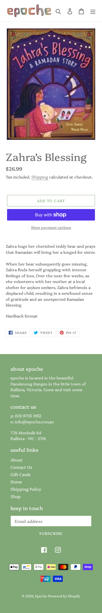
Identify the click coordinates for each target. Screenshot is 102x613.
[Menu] (93, 11)
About (16, 459)
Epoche (41, 595)
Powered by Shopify (64, 595)
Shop (15, 496)
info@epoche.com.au (34, 421)
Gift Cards (20, 474)
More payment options (51, 227)
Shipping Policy (25, 489)
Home (16, 481)
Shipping (39, 177)
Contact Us (21, 467)
